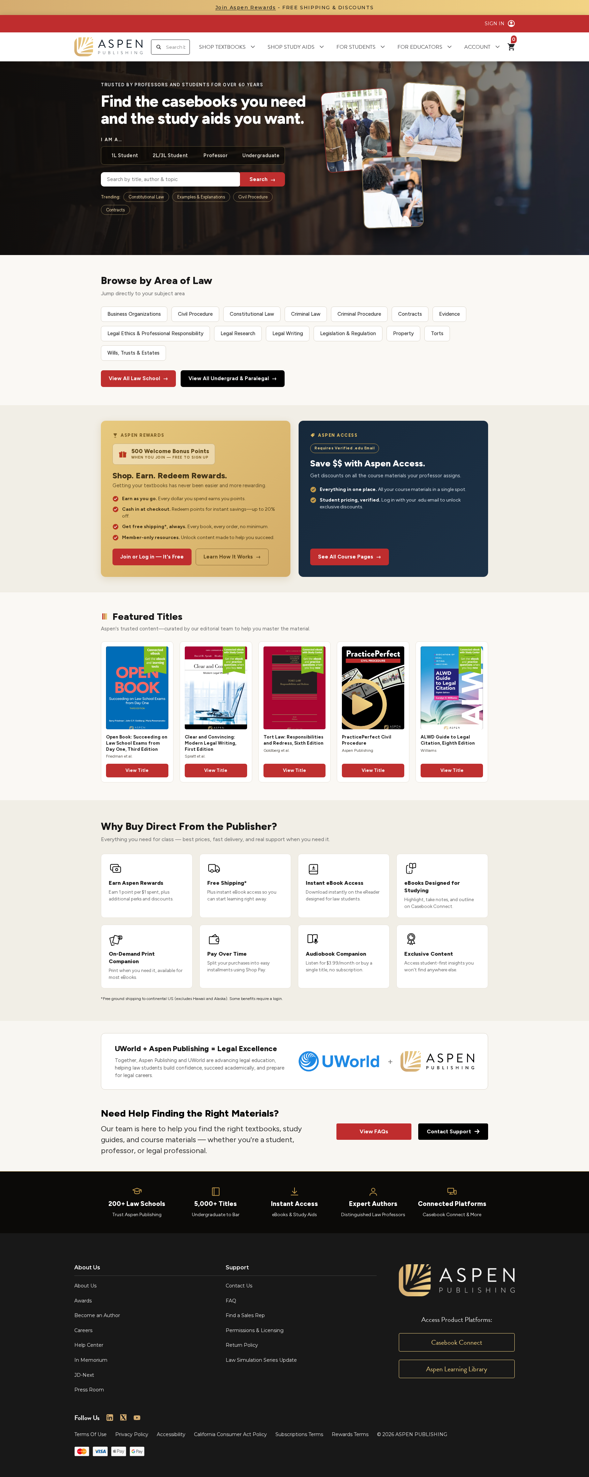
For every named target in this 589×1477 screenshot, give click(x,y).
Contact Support (449, 1131)
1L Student (124, 155)
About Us (85, 1286)
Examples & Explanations (201, 196)
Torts (437, 333)
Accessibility (171, 1434)
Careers (83, 1330)
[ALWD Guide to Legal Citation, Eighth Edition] (452, 688)
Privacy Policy (131, 1434)
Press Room (89, 1390)
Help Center (88, 1345)
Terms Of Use (90, 1434)
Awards (83, 1301)
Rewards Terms (350, 1434)
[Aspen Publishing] (108, 47)
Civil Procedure (253, 196)
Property (403, 333)
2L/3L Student (170, 155)
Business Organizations (134, 314)
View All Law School (138, 378)
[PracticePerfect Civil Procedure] (373, 688)
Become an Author (97, 1315)
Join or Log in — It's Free (152, 557)
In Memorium (90, 1360)
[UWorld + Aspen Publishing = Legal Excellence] (294, 1061)
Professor (215, 155)
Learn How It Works (232, 557)
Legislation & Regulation (348, 333)
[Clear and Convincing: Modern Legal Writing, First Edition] (216, 688)
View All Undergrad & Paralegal (232, 378)
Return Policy (242, 1345)
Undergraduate (261, 155)
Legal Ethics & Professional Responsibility (155, 333)
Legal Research (238, 333)
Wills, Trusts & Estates (133, 353)
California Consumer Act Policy (230, 1434)
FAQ (231, 1301)
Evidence (449, 314)
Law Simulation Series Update (261, 1360)
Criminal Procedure (359, 314)
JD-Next (84, 1375)
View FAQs (374, 1131)
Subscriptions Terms (299, 1434)
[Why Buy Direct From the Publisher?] (294, 910)
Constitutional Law (146, 196)
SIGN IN (494, 23)
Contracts (115, 209)
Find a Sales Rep (245, 1315)
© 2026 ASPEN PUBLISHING (412, 1434)
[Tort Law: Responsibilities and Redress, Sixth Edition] (294, 688)
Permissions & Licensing (255, 1330)
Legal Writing (287, 333)
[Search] (158, 47)
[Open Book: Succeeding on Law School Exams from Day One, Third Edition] (137, 688)
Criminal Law (305, 314)
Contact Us (239, 1286)
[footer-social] (109, 1417)
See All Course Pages (349, 557)
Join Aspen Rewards (245, 7)
